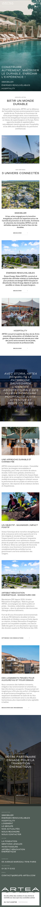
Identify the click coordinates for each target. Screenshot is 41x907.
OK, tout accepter (10, 902)
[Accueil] (7, 3)
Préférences (23, 902)
